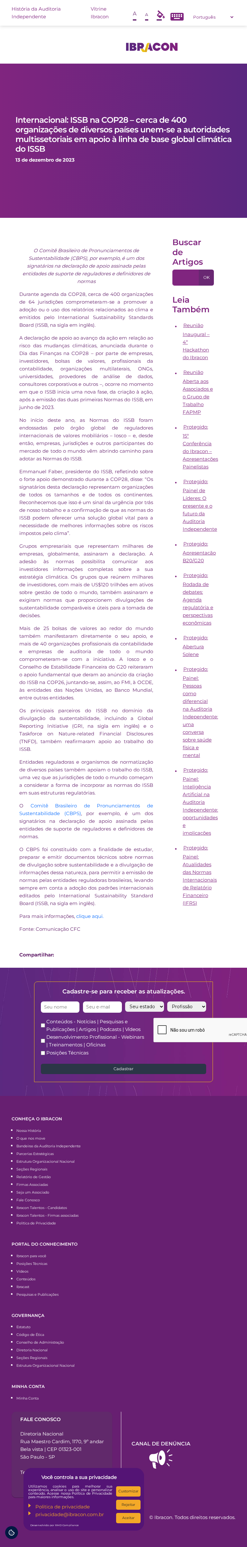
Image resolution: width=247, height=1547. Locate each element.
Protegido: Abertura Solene (195, 646)
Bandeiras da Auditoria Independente (48, 1146)
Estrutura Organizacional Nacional (45, 1161)
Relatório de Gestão (33, 1177)
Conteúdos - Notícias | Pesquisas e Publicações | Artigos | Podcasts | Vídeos (93, 1025)
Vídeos (22, 1271)
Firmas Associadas (32, 1184)
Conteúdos (25, 1279)
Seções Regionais (31, 1169)
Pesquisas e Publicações (37, 1294)
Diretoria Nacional (32, 1350)
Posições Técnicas (67, 1053)
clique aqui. (90, 916)
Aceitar (128, 1518)
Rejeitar (128, 1504)
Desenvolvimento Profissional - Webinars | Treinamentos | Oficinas (95, 1041)
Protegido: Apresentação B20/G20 (199, 552)
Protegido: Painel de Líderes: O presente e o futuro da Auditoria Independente (200, 505)
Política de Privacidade (36, 1223)
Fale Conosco (28, 1200)
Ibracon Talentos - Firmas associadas (47, 1215)
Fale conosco (40, 1419)
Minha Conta (27, 1398)
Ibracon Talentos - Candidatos (41, 1207)
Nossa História (28, 1130)
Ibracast (22, 1287)
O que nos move (30, 1138)
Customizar (128, 1491)
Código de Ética (30, 1334)
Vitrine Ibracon (100, 13)
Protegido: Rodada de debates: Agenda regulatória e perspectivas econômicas (198, 599)
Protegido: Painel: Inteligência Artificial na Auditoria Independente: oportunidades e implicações (200, 801)
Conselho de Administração (40, 1342)
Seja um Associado (32, 1192)
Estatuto (23, 1327)
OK (206, 277)
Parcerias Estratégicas (35, 1153)
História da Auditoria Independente (36, 13)
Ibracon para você (31, 1256)
